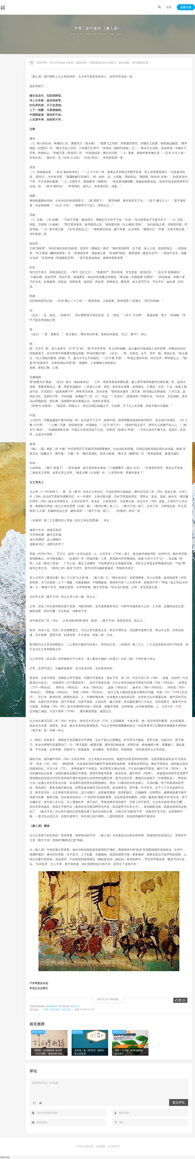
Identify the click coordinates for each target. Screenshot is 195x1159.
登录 (169, 7)
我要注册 (186, 7)
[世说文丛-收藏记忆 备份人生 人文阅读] (3, 7)
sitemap (5, 1157)
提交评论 (179, 1102)
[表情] (34, 1102)
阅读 (118, 34)
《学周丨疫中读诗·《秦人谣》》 (58, 1009)
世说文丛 (74, 1006)
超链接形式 (52, 1006)
